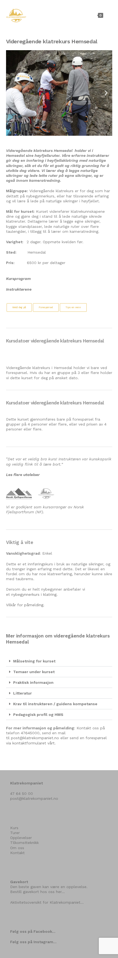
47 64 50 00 (21, 793)
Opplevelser (21, 837)
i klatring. (49, 594)
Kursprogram (18, 278)
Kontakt (17, 853)
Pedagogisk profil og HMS (38, 714)
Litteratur (22, 693)
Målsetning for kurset (34, 661)
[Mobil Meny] (108, 15)
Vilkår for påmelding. (25, 605)
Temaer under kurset (34, 672)
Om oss (17, 848)
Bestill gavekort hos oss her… (37, 891)
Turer (15, 833)
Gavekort (19, 882)
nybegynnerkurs (25, 594)
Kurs (14, 828)
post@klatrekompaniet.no (35, 738)
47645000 (30, 733)
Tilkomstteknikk (24, 842)
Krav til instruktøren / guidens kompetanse (55, 704)
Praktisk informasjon (33, 682)
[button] (12, 93)
